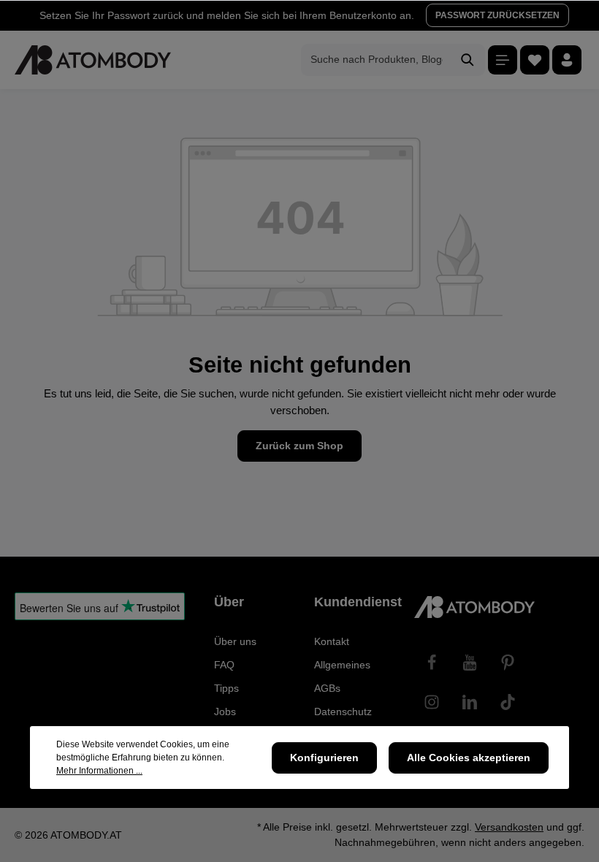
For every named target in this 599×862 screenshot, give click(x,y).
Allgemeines (342, 665)
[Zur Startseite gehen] (93, 60)
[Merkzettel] (534, 60)
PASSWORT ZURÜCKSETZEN (497, 15)
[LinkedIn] (469, 702)
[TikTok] (507, 702)
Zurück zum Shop (299, 445)
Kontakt (331, 641)
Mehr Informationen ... (99, 771)
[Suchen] (468, 60)
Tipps (226, 688)
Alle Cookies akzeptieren (468, 757)
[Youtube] (469, 662)
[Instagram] (431, 702)
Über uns (235, 641)
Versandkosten (509, 827)
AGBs (327, 688)
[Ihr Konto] (566, 60)
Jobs (225, 711)
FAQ (224, 665)
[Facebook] (431, 662)
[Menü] (502, 60)
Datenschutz (343, 711)
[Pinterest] (507, 662)
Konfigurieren (324, 757)
